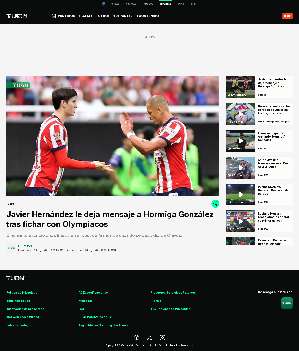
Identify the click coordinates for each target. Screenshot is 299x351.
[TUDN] (17, 16)
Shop (193, 4)
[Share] (215, 204)
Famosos (148, 4)
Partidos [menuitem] (66, 16)
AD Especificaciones (93, 292)
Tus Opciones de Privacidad (170, 309)
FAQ (81, 309)
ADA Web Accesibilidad (22, 317)
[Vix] (287, 16)
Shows (115, 4)
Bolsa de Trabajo (18, 325)
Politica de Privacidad (21, 292)
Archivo (156, 300)
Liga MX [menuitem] (85, 16)
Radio (181, 4)
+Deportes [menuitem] (123, 16)
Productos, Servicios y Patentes (173, 292)
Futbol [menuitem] (102, 16)
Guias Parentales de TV (95, 317)
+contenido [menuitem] (147, 16)
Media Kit (85, 300)
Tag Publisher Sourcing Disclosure (103, 325)
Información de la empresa (25, 309)
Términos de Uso (18, 300)
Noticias (131, 4)
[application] (112, 136)
